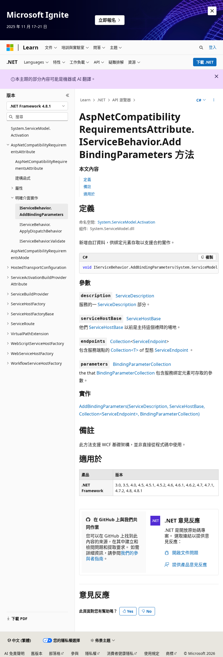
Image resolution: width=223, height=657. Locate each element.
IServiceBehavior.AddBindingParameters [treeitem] (41, 211)
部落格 (54, 653)
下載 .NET (204, 62)
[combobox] (37, 106)
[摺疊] (67, 95)
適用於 (89, 193)
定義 (87, 179)
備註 (87, 186)
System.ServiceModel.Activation (126, 222)
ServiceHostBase (143, 319)
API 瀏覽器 (121, 99)
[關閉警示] (212, 11)
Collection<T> (124, 350)
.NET (101, 99)
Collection (120, 341)
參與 (75, 653)
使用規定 (151, 653)
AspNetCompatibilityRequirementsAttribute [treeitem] (41, 165)
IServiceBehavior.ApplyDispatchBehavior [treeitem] (41, 228)
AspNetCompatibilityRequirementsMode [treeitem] (38, 254)
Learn (85, 99)
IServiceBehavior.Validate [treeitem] (42, 241)
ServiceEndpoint (149, 341)
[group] (149, 268)
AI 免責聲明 (14, 653)
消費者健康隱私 (120, 653)
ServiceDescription (135, 296)
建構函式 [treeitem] (22, 178)
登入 (212, 47)
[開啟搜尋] (201, 47)
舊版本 (36, 653)
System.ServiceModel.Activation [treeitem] (31, 132)
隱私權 (91, 653)
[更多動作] (214, 100)
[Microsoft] (10, 47)
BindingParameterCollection (142, 364)
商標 (170, 653)
